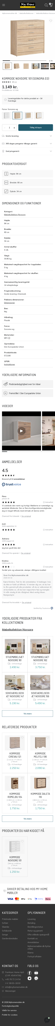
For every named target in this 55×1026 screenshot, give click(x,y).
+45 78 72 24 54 (13, 979)
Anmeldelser (33, 942)
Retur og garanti (35, 930)
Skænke (5, 927)
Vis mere (28, 713)
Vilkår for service (9, 1010)
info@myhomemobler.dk (16, 987)
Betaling (31, 923)
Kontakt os (33, 938)
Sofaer (5, 923)
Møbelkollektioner (26, 13)
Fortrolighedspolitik (10, 1006)
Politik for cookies (9, 1015)
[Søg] (46, 5)
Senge (5, 934)
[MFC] (9, 338)
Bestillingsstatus (35, 927)
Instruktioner (9, 364)
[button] (51, 5)
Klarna (30, 952)
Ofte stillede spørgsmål (38, 934)
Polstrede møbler (10, 919)
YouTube (37, 973)
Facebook (31, 973)
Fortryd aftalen (34, 956)
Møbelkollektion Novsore (14, 214)
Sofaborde (7, 930)
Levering (32, 919)
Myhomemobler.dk (9, 13)
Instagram (31, 978)
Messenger (10, 991)
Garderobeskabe (10, 938)
